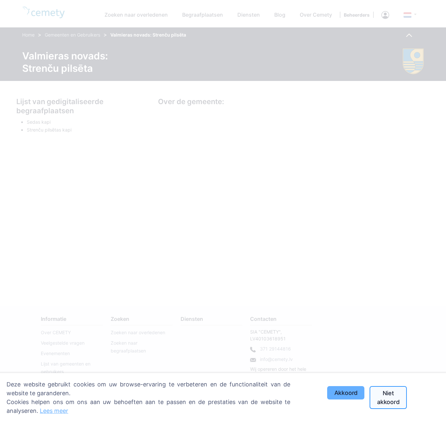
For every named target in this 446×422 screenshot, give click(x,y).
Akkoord (346, 392)
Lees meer (54, 410)
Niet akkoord (388, 397)
